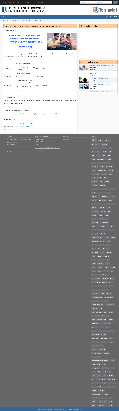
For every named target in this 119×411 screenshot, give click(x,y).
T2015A (105, 178)
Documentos (102, 226)
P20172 (99, 178)
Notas (107, 140)
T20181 (93, 170)
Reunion (94, 286)
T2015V (108, 207)
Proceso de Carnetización (98, 379)
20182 (101, 181)
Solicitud (94, 200)
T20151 (106, 237)
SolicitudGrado (95, 174)
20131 (93, 151)
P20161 (106, 267)
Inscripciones (105, 368)
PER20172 (105, 278)
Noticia (93, 260)
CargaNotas (104, 289)
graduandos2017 (96, 278)
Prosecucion (95, 222)
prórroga (103, 334)
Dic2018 (108, 241)
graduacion (95, 327)
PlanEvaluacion (110, 304)
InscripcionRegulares (109, 386)
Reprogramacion (96, 357)
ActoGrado (94, 185)
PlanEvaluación (101, 159)
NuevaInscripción (106, 323)
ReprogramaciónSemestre (98, 349)
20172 (93, 178)
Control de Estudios (23, 126)
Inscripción (15, 20)
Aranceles (100, 263)
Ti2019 (110, 401)
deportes (101, 330)
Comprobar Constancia (28, 2)
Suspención (95, 241)
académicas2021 (109, 297)
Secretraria (106, 353)
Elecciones (104, 189)
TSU (100, 140)
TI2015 (99, 248)
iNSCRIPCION (109, 166)
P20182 (99, 371)
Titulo (101, 327)
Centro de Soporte (13, 2)
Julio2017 (100, 260)
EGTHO (93, 405)
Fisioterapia (104, 338)
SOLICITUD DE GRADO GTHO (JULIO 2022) (100, 85)
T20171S (107, 204)
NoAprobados (95, 323)
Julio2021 (110, 319)
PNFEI (113, 368)
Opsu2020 (101, 390)
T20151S (103, 233)
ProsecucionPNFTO (107, 282)
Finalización (95, 338)
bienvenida (94, 308)
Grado (104, 151)
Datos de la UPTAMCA (40, 150)
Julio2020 (94, 204)
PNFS (109, 155)
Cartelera (25, 17)
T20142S (111, 286)
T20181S (111, 170)
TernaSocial (15, 124)
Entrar (115, 2)
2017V (112, 271)
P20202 (113, 237)
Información (105, 196)
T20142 (93, 256)
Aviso (110, 148)
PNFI (93, 155)
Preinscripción (105, 316)
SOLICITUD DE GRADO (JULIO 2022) (98, 78)
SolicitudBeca (95, 334)
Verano (107, 181)
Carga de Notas (26, 20)
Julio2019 (112, 189)
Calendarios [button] (14, 17)
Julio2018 (108, 245)
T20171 (103, 211)
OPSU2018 (106, 256)
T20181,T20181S (95, 368)
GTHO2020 (105, 394)
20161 (93, 233)
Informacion (95, 301)
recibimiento (95, 342)
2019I (110, 405)
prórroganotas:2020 (97, 297)
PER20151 (94, 207)
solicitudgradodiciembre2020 (99, 312)
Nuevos (106, 271)
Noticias (5, 17)
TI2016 (99, 271)
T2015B (104, 174)
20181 (101, 166)
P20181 (110, 174)
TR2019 (112, 360)
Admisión (5, 20)
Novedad (94, 196)
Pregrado (109, 252)
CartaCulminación (96, 353)
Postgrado (103, 148)
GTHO (98, 155)
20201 (113, 204)
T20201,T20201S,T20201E (98, 293)
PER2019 (111, 375)
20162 (109, 159)
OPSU (110, 151)
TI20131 (110, 226)
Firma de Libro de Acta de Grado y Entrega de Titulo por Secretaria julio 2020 (103, 383)
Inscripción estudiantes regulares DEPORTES (101, 65)
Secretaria (94, 181)
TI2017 (100, 215)
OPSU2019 (110, 398)
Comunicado (95, 211)
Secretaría (108, 293)
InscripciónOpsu (96, 394)
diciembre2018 (107, 371)
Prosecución (107, 163)
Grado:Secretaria (102, 405)
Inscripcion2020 (96, 316)
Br (97, 233)
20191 (108, 211)
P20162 (102, 241)
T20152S (94, 245)
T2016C (93, 271)
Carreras (99, 192)
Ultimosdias (95, 252)
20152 (93, 163)
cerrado (111, 312)
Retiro (98, 151)
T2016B (113, 267)
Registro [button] (39, 2)
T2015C (99, 163)
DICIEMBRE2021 (104, 222)
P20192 (106, 215)
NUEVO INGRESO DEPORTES (96, 72)
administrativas (102, 170)
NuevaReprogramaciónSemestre (100, 360)
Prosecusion (95, 289)
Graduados (94, 274)
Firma (104, 375)
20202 (93, 319)
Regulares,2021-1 (101, 319)
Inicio (4, 2)
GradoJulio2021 (104, 219)
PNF (94, 140)
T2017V (107, 263)
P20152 (112, 278)
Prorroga (94, 215)
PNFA (104, 155)
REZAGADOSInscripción (97, 304)
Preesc (93, 371)
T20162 (93, 267)
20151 (93, 159)
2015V (100, 204)
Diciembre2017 (102, 286)
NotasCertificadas (104, 274)
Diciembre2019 (95, 189)
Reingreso (102, 185)
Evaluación (106, 248)
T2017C (93, 263)
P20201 (103, 398)
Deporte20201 (95, 398)
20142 (93, 230)
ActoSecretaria (104, 301)
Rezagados (94, 219)
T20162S (100, 267)
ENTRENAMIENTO (101, 230)
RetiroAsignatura (96, 375)
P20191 (93, 401)
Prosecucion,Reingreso (30, 119)
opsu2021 (103, 342)
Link (101, 308)
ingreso (108, 327)
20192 (93, 192)
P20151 (112, 196)
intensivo (94, 390)
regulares (94, 330)
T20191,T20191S (102, 401)
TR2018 (110, 200)
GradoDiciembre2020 (97, 237)
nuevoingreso (102, 200)
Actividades (95, 166)
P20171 (107, 260)
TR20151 (94, 226)
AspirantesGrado (96, 364)
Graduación (38, 20)
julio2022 (111, 230)
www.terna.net (48, 409)
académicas (107, 192)
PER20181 (101, 207)
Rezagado (21, 119)
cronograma (109, 330)
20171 (93, 248)
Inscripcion (14, 119)
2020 (108, 379)
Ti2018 (104, 364)
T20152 (102, 252)
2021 (110, 338)
